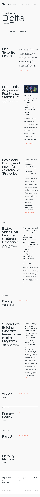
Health (8, 345)
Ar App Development (12, 100)
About (27, 4)
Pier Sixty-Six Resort (8, 52)
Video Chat (11, 247)
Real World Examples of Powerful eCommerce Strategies (11, 167)
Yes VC (7, 394)
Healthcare (12, 345)
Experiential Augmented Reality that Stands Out (10, 92)
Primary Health (8, 415)
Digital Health (9, 344)
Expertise (21, 4)
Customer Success (5, 247)
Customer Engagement (11, 245)
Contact (34, 4)
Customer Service (14, 246)
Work (14, 4)
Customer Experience (14, 101)
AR (7, 100)
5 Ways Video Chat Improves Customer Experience (10, 235)
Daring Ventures (8, 303)
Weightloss (17, 345)
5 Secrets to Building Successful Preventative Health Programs (11, 332)
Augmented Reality (5, 101)
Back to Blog (6, 23)
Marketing (4, 102)
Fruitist (7, 436)
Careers (25, 478)
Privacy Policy (9, 490)
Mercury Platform (8, 458)
